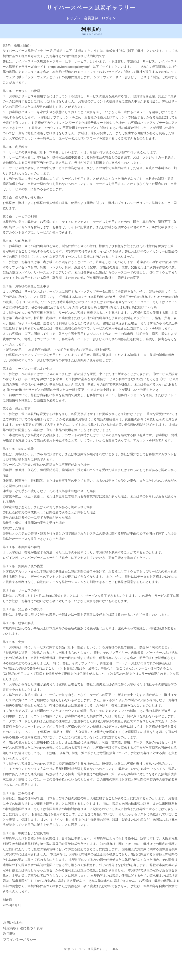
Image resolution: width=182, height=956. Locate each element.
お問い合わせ (13, 922)
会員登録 (91, 18)
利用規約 (9, 934)
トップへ (73, 18)
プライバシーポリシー (19, 939)
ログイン (109, 18)
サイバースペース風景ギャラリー (91, 7)
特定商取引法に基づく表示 (23, 928)
